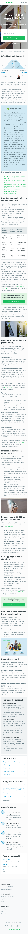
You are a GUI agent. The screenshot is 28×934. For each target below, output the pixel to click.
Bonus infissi (6, 785)
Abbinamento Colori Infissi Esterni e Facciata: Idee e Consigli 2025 (13, 789)
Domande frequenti (10, 193)
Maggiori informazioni (7, 896)
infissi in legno (20, 442)
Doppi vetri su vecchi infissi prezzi (13, 762)
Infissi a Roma (7, 796)
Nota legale (4, 909)
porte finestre (8, 387)
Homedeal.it (4, 51)
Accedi (3, 901)
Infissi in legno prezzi (9, 765)
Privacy (15, 926)
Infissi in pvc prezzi (8, 771)
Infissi (10, 51)
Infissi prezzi (6, 774)
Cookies (20, 926)
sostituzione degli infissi (16, 592)
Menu (22, 2)
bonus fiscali (9, 526)
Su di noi (3, 911)
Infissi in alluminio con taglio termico (15, 184)
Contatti (3, 914)
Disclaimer (8, 926)
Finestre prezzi (7, 768)
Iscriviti (3, 899)
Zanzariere (6, 793)
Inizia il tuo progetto (12, 38)
